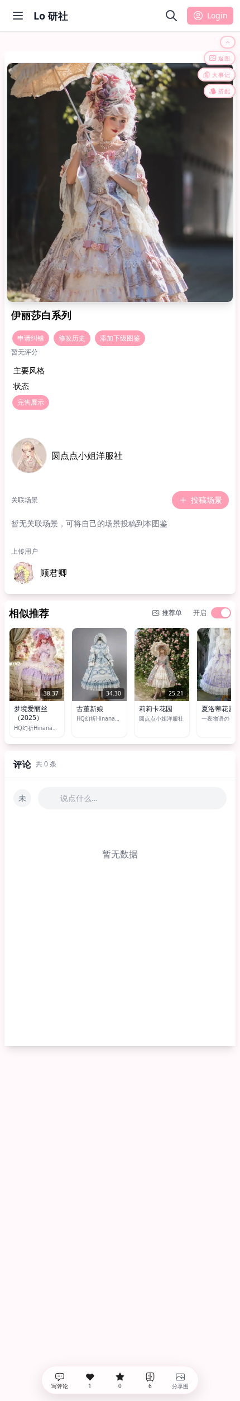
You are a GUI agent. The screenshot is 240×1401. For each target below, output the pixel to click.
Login (217, 15)
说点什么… (79, 798)
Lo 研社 (50, 15)
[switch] (221, 612)
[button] (39, 572)
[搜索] (171, 15)
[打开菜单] (18, 15)
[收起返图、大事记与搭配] (228, 42)
